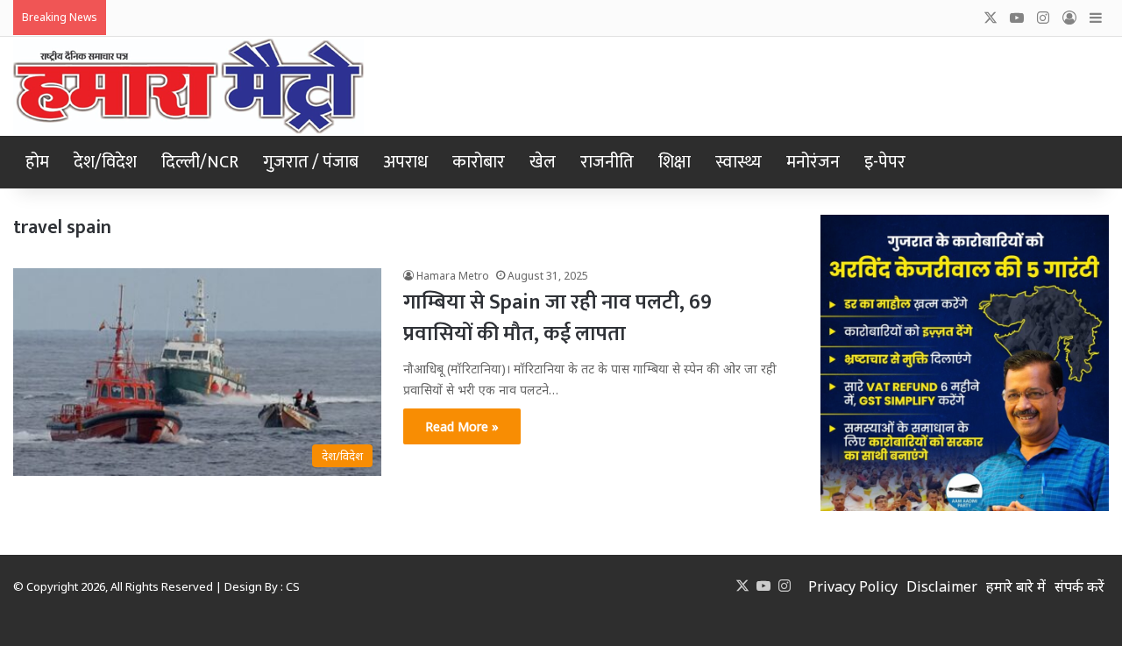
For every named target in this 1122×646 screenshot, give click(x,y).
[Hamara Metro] (188, 86)
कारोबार (478, 162)
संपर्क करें (1079, 586)
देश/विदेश (105, 162)
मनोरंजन (813, 162)
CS (293, 586)
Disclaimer (941, 586)
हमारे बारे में (1016, 586)
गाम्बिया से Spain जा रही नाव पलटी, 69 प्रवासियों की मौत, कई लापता (557, 318)
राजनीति (607, 162)
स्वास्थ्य (738, 162)
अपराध (405, 162)
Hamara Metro (452, 275)
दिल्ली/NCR (199, 162)
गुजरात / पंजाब (311, 162)
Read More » (462, 426)
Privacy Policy (853, 586)
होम (37, 162)
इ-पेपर (884, 162)
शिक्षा (674, 162)
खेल (542, 162)
